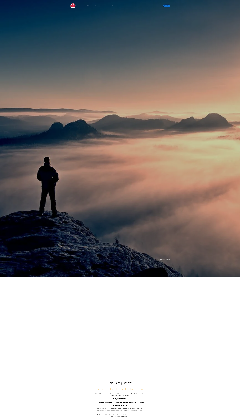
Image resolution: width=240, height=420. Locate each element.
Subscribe (166, 5)
